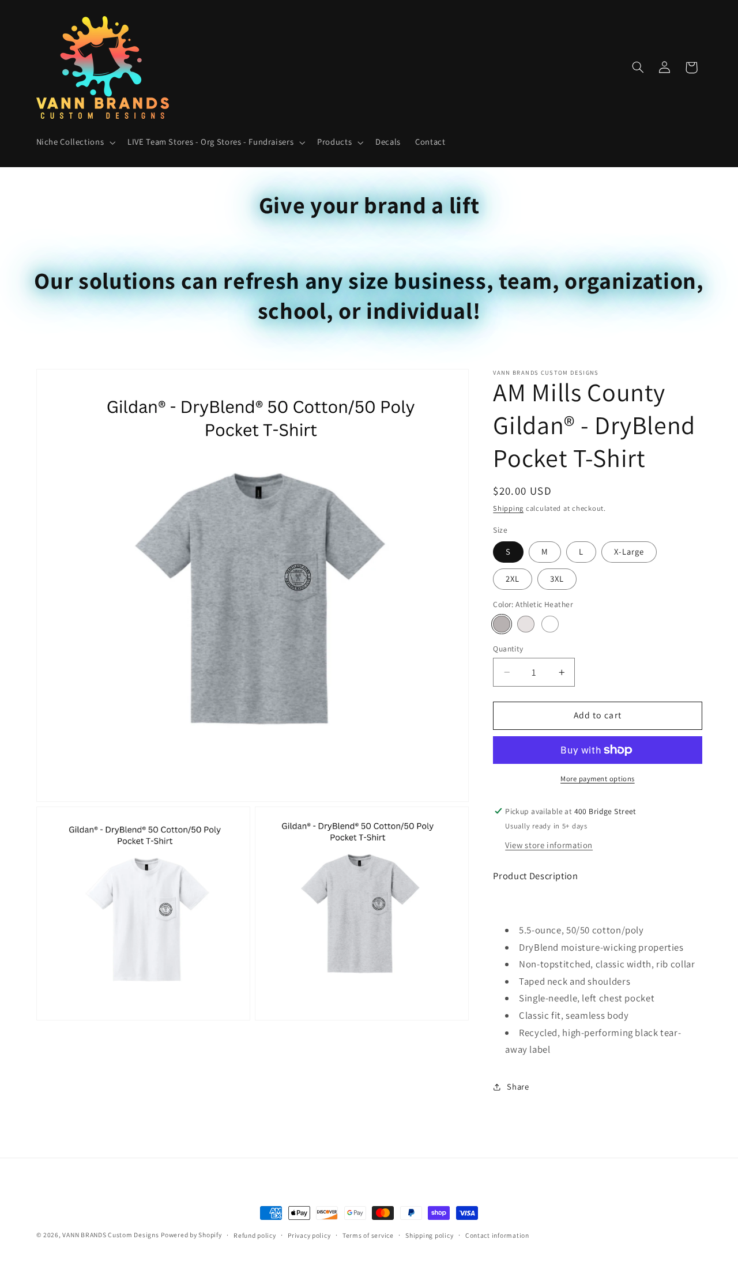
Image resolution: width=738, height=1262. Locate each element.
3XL (557, 578)
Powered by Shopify (191, 1234)
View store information (549, 844)
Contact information (497, 1235)
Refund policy (255, 1235)
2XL (512, 578)
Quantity (508, 648)
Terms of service (368, 1235)
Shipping (508, 508)
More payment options (597, 778)
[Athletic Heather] (501, 624)
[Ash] (525, 624)
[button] (75, 142)
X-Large (629, 551)
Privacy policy (309, 1235)
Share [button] (518, 1086)
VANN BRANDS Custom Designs (110, 1234)
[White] (549, 624)
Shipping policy (429, 1235)
